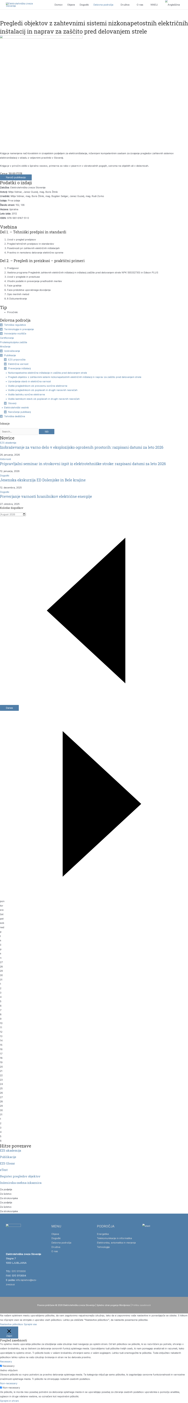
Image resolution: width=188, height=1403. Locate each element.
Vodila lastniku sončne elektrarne (26, 394)
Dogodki (84, 4)
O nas (140, 4)
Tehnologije (103, 1247)
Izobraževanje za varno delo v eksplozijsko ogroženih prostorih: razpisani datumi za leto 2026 (81, 447)
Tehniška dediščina (14, 416)
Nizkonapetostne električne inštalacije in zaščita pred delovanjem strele (47, 372)
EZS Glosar (7, 1163)
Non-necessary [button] (8, 1383)
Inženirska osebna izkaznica (20, 1183)
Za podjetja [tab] (6, 1189)
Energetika (103, 1234)
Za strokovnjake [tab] (9, 1198)
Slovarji (12, 403)
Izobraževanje (12, 350)
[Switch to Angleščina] (172, 4)
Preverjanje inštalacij (19, 368)
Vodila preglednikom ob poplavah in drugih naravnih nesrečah (42, 390)
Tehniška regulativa (15, 324)
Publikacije (10, 355)
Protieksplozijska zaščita (13, 342)
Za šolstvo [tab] (5, 1193)
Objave (71, 4)
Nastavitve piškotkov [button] (11, 1324)
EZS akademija (8, 442)
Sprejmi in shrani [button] (9, 1400)
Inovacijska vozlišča (15, 333)
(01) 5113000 (19, 1271)
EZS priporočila (16, 359)
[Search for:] (19, 431)
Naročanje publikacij (19, 411)
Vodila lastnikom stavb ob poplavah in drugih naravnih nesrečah (44, 398)
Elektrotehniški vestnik (16, 407)
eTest (4, 1170)
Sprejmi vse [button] (30, 1324)
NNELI (154, 4)
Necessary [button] (6, 1361)
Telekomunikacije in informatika (114, 1238)
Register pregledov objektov (20, 1176)
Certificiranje (7, 337)
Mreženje (5, 346)
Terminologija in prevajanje (19, 329)
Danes (9, 707)
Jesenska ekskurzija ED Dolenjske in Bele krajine (43, 480)
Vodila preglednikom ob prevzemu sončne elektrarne (37, 385)
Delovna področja (103, 4)
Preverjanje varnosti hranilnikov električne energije (46, 496)
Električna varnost (18, 364)
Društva (125, 4)
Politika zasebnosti (141, 1305)
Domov (58, 4)
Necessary (9, 1365)
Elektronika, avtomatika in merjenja (116, 1242)
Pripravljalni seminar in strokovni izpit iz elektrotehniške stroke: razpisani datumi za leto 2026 (83, 463)
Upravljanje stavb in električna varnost (29, 381)
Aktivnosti (5, 459)
